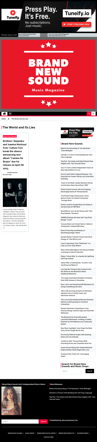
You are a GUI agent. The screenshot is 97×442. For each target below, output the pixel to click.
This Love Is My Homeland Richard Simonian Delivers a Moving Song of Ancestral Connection (77, 302)
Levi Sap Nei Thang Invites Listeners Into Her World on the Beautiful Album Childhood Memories (76, 271)
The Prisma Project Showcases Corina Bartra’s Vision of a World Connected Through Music (75, 198)
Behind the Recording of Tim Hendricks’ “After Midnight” (70, 389)
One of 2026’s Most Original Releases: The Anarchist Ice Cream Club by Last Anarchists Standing (77, 176)
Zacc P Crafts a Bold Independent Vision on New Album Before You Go (48, 35)
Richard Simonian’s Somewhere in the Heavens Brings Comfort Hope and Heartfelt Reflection (77, 310)
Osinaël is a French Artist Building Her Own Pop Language (70, 393)
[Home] (4, 113)
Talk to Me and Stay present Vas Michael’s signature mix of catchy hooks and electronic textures (76, 293)
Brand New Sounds (9, 136)
